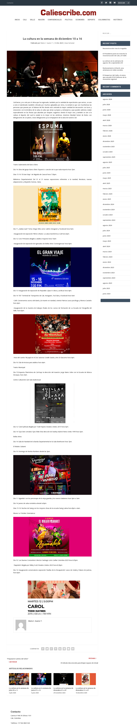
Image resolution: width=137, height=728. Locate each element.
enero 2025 (107, 199)
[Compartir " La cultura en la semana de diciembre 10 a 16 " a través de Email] (68, 649)
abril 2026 (106, 120)
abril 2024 (106, 246)
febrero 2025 (107, 194)
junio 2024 (106, 236)
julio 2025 (106, 168)
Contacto (10, 3)
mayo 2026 (107, 115)
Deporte (91, 20)
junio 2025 (106, 173)
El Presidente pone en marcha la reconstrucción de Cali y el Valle (115, 55)
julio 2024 (106, 231)
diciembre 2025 (108, 141)
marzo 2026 (107, 126)
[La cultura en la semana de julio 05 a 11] (19, 679)
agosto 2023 (107, 283)
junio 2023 (106, 294)
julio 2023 (106, 288)
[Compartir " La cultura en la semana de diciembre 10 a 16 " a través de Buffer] (64, 649)
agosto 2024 (107, 225)
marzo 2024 (107, 252)
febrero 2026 (107, 131)
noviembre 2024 (109, 210)
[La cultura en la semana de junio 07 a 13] (41, 679)
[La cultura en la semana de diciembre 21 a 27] (86, 679)
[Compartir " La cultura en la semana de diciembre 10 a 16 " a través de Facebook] (43, 649)
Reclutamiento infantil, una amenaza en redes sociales (113, 69)
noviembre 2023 (109, 273)
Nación (41, 20)
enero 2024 (107, 262)
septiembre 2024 (109, 220)
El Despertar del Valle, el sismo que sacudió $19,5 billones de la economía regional (114, 77)
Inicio (17, 20)
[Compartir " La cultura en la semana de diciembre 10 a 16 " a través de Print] (73, 649)
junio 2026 (106, 110)
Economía (80, 20)
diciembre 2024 (108, 204)
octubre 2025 (107, 152)
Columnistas (104, 20)
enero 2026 (107, 136)
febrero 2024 (107, 257)
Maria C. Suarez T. (47, 43)
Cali (25, 20)
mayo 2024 (107, 241)
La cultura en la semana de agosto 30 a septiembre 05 (113, 62)
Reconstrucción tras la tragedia (115, 48)
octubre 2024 (107, 215)
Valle (32, 20)
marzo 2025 (107, 188)
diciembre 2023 (108, 267)
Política (68, 20)
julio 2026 (106, 104)
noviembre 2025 (109, 147)
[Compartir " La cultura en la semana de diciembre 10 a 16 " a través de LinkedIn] (60, 649)
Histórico (117, 20)
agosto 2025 (107, 162)
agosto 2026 (107, 99)
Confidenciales (55, 20)
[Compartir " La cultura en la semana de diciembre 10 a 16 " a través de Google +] (51, 649)
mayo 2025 (107, 178)
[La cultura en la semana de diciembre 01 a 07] (64, 679)
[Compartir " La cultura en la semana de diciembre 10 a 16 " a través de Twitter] (47, 649)
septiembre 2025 (109, 157)
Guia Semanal (69, 43)
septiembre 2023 (109, 278)
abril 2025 (106, 183)
